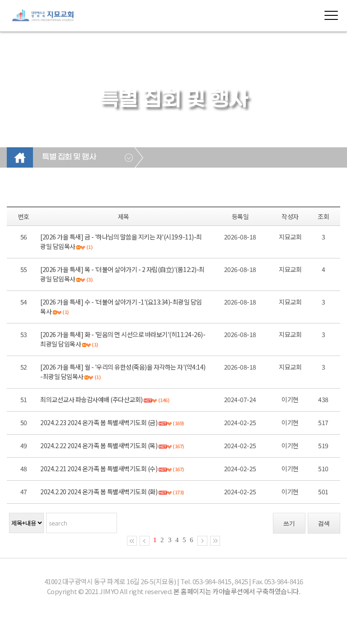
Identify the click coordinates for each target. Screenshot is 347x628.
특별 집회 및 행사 (69, 157)
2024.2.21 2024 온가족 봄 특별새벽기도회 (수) (98, 468)
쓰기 (289, 523)
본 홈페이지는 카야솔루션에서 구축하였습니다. (237, 591)
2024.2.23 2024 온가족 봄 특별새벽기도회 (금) (98, 422)
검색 (324, 523)
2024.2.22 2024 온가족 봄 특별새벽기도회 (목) (98, 445)
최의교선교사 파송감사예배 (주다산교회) (91, 399)
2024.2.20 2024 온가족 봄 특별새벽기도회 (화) (98, 491)
